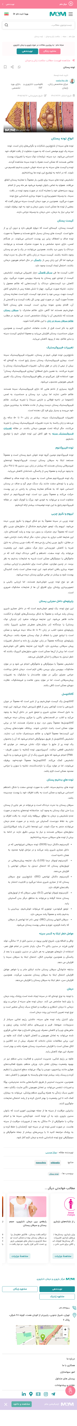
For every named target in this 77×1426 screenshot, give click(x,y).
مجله (64, 36)
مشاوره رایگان (49, 51)
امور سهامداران (67, 1372)
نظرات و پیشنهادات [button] (65, 1385)
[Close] (71, 4)
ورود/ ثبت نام (22, 14)
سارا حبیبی (51, 1152)
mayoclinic (41, 1162)
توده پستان (54, 1174)
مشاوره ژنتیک (57, 1296)
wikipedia (55, 1162)
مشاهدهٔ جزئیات (58, 1256)
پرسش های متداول (65, 1378)
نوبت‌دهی (10, 4)
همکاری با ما (68, 1365)
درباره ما (71, 1359)
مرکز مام (72, 36)
